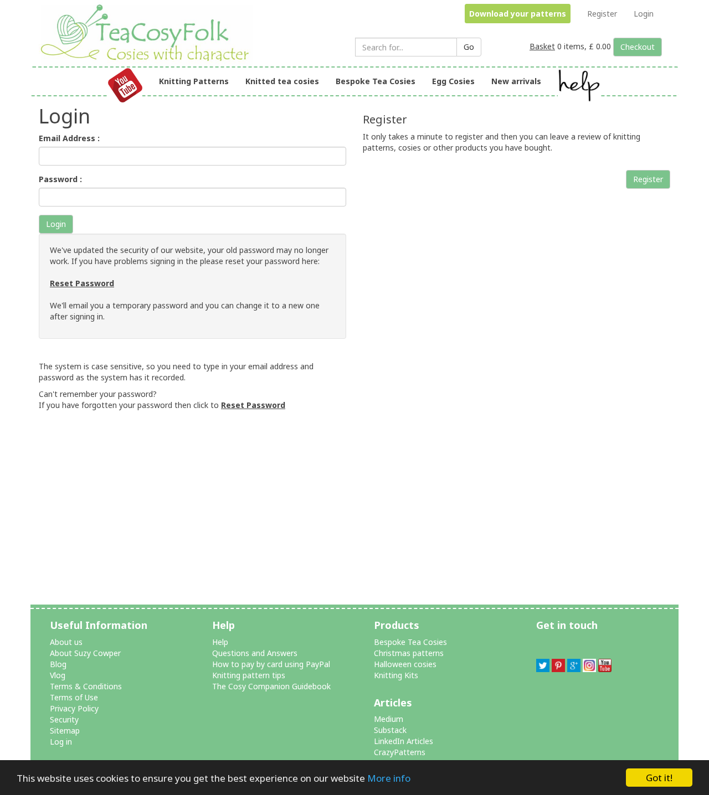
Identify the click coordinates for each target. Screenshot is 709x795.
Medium (388, 719)
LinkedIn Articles (403, 741)
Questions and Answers (254, 653)
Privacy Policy (74, 708)
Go (469, 47)
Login (644, 13)
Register (602, 13)
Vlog (57, 675)
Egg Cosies (453, 81)
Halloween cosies (405, 664)
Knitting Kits (396, 675)
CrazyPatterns (399, 752)
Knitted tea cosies (282, 81)
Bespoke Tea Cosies (375, 81)
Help (220, 642)
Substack (390, 730)
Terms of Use (74, 697)
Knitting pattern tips (248, 675)
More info (388, 778)
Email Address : (69, 138)
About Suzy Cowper (85, 653)
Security (64, 719)
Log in (61, 741)
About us (66, 642)
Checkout (637, 47)
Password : (60, 179)
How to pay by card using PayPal (271, 664)
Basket (542, 46)
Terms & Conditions (86, 686)
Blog (58, 664)
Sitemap (65, 730)
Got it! (659, 777)
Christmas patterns (409, 653)
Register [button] (648, 179)
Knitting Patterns (194, 81)
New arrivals (516, 81)
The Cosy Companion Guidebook (271, 686)
